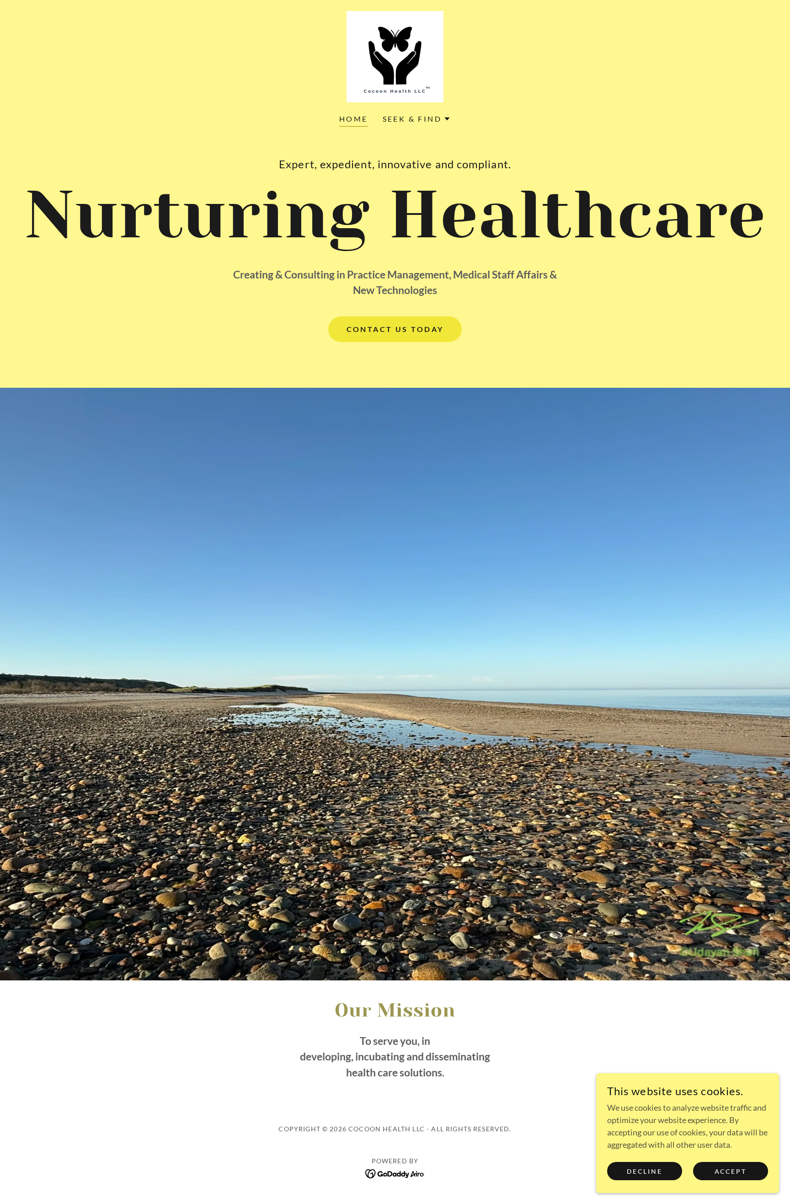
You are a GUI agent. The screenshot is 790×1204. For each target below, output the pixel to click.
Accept (731, 1171)
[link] (395, 56)
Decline (644, 1171)
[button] (417, 118)
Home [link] (353, 118)
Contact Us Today (395, 329)
